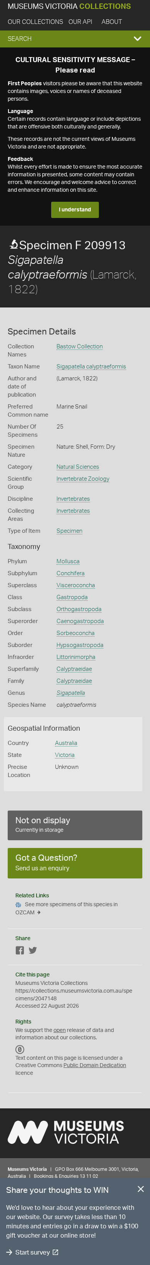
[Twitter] (32, 952)
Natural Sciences (78, 467)
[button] (75, 38)
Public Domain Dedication (94, 1065)
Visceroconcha (76, 585)
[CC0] (20, 1050)
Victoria (65, 755)
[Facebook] (20, 952)
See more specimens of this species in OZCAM (66, 908)
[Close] (141, 1190)
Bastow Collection (80, 347)
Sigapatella (71, 693)
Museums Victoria (69, 6)
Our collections (35, 22)
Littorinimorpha (76, 657)
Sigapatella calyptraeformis (91, 367)
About (112, 22)
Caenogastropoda (80, 621)
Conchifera (71, 573)
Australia (66, 743)
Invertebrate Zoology (83, 479)
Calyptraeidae (74, 669)
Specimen (69, 531)
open (59, 1030)
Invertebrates (73, 499)
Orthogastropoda (79, 609)
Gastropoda (72, 597)
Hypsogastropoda (80, 645)
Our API (80, 22)
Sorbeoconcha (76, 633)
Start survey (32, 1252)
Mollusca (68, 561)
